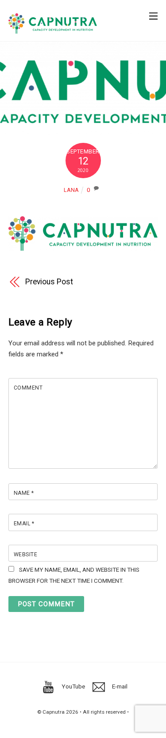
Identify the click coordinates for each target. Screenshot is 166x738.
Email (24, 523)
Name (24, 493)
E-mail (119, 686)
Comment (28, 388)
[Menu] (153, 11)
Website (25, 554)
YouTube (72, 686)
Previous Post (49, 281)
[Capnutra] (52, 30)
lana (71, 190)
